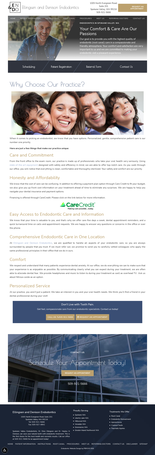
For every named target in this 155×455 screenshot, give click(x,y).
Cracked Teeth (117, 425)
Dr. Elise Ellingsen (46, 431)
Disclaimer (131, 444)
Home (13, 18)
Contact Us (139, 18)
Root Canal (69, 18)
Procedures (86, 18)
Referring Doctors (118, 18)
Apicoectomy (116, 422)
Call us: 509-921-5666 (60, 317)
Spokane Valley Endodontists (25, 431)
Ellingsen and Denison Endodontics (32, 242)
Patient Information (30, 18)
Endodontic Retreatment (121, 419)
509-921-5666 (103, 12)
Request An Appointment (93, 317)
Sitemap (144, 444)
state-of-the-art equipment (24, 165)
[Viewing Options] (5, 450)
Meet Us (100, 18)
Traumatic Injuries (118, 428)
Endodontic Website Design (71, 448)
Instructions (52, 18)
